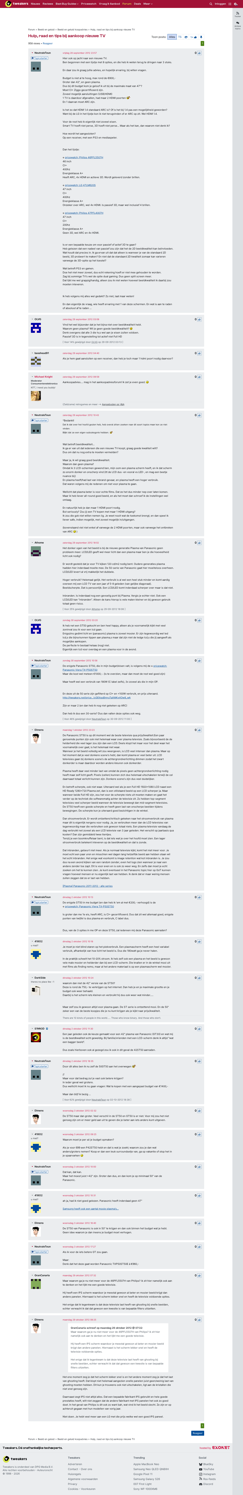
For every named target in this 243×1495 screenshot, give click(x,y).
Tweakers (8, 1466)
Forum (31, 29)
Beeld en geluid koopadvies (72, 29)
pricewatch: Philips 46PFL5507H (84, 157)
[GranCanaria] (36, 1284)
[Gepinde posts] (201, 36)
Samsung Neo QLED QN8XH (151, 1469)
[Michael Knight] (36, 396)
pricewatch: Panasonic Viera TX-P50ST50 (89, 906)
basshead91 (42, 353)
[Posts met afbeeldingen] (186, 36)
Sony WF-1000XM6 (145, 1489)
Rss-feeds (209, 1479)
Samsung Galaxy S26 (146, 1479)
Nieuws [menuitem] (35, 3)
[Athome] (36, 551)
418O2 (38, 941)
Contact (73, 1469)
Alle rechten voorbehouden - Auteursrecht (28, 1470)
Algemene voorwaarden (83, 1479)
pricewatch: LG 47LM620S (80, 185)
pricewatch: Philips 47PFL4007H (84, 212)
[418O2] (36, 954)
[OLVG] (36, 328)
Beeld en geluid (46, 29)
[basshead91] (36, 362)
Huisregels (74, 1474)
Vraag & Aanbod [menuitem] (109, 3)
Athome (39, 542)
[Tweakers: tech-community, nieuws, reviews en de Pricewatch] (17, 4)
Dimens (39, 729)
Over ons (86, 1469)
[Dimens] (36, 738)
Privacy (72, 1484)
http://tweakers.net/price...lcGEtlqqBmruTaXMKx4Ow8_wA (97, 697)
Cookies (73, 1489)
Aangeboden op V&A (113, 404)
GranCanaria (42, 1275)
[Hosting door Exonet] (215, 1448)
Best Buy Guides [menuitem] (66, 3)
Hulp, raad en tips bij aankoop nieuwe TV (112, 29)
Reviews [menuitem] (48, 3)
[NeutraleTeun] (36, 67)
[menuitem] (211, 4)
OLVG (38, 319)
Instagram (209, 1474)
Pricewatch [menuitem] (88, 3)
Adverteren (75, 1464)
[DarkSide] (36, 990)
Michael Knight (44, 376)
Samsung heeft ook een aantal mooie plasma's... (91, 1208)
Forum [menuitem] (126, 3)
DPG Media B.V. (44, 1466)
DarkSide (40, 977)
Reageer (48, 43)
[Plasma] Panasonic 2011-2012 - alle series (88, 886)
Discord (208, 1484)
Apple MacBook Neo (146, 1464)
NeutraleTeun (43, 52)
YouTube (208, 1469)
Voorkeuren (88, 1489)
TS (180, 37)
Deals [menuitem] (137, 3)
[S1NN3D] (36, 1037)
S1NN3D (39, 1028)
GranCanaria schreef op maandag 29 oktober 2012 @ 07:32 (106, 1327)
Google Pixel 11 (142, 1474)
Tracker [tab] (238, 16)
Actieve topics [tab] (238, 27)
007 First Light (142, 1484)
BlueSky (208, 1464)
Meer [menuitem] (146, 3)
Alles (172, 37)
